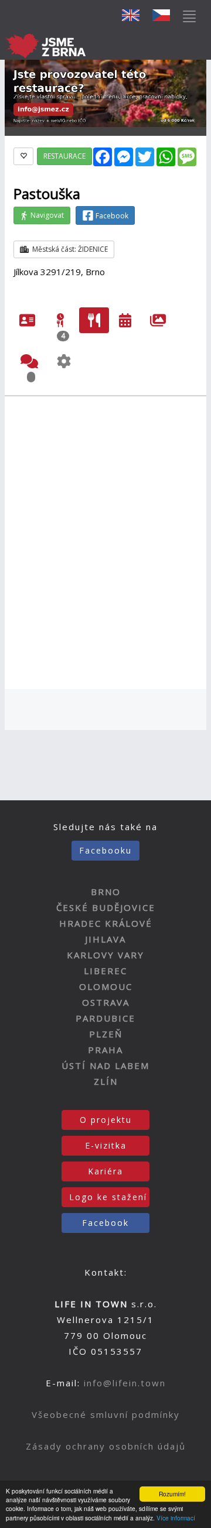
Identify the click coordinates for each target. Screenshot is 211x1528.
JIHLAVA (105, 939)
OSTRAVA (106, 1002)
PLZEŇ (105, 1034)
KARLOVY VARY (105, 955)
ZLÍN (106, 1081)
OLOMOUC (105, 986)
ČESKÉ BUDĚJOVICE (105, 907)
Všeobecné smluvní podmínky (106, 1414)
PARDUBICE (105, 1018)
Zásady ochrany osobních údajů (106, 1446)
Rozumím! (172, 1493)
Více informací (175, 1517)
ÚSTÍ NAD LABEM (105, 1065)
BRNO (106, 891)
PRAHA (105, 1050)
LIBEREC (105, 971)
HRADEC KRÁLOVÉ (105, 923)
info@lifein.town (125, 1383)
